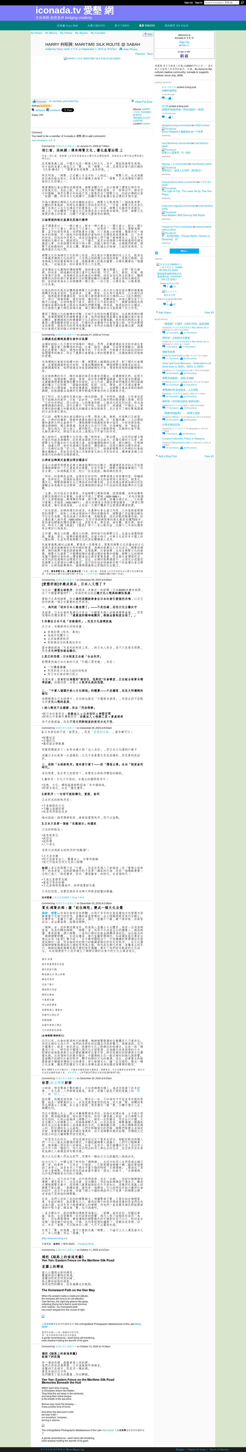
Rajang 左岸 (168, 163)
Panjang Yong (86, 1243)
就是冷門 (176, 381)
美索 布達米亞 (169, 87)
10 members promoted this (63, 101)
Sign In (198, 2)
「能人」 (57, 1094)
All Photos (36, 33)
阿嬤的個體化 (169, 90)
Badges (180, 1449)
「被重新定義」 (101, 732)
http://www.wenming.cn (54, 1238)
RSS (156, 253)
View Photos (130, 49)
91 (190, 384)
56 (190, 358)
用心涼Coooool (178, 370)
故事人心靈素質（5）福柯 (176, 152)
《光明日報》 (92, 573)
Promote (41, 101)
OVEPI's (199, 125)
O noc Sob (174, 283)
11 (172, 358)
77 (172, 407)
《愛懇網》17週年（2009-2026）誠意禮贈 (185, 323)
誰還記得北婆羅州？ (66, 146)
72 (174, 286)
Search (242, 2)
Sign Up (188, 2)
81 (190, 332)
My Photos (66, 33)
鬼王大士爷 (169, 295)
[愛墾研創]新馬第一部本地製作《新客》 (184, 109)
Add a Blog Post (168, 456)
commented (185, 125)
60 (190, 373)
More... (184, 251)
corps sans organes (172, 205)
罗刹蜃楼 (176, 393)
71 (189, 346)
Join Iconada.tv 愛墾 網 (44, 140)
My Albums (81, 33)
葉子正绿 (176, 405)
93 (172, 384)
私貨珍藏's (205, 181)
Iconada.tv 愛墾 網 (75, 10)
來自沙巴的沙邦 (178, 428)
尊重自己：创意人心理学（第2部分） (182, 170)
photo (206, 125)
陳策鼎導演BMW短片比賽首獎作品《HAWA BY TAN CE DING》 (169, 276)
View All (209, 312)
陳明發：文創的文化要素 (176, 337)
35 (172, 447)
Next (150, 54)
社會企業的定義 (171, 424)
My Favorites (98, 33)
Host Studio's (201, 143)
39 (172, 373)
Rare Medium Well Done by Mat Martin (183, 215)
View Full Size (143, 102)
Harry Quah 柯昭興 (67, 49)
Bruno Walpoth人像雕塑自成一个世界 (182, 131)
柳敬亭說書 (168, 351)
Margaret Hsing (170, 125)
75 (190, 407)
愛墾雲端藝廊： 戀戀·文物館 (178, 378)
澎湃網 (72, 1072)
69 (190, 396)
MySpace (40, 110)
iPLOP (165, 106)
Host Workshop (170, 143)
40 (172, 396)
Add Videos (165, 312)
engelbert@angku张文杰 (174, 300)
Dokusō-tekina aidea (173, 181)
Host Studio (177, 355)
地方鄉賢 (57, 1082)
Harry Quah (108, 1430)
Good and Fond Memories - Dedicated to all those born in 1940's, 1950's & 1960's (186, 365)
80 (190, 447)
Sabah (146, 123)
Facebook (55, 110)
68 (190, 419)
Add (150, 34)
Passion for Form (171, 226)
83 (189, 433)
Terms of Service (219, 1449)
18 (172, 332)
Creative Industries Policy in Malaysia (183, 438)
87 (174, 304)
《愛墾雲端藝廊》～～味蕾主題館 (181, 413)
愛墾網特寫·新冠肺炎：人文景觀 (180, 389)
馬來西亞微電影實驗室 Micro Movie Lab (189, 327)
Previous (140, 54)
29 (172, 419)
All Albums (51, 33)
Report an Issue (197, 1449)
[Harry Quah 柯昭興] (37, 52)
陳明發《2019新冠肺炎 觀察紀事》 (181, 401)
